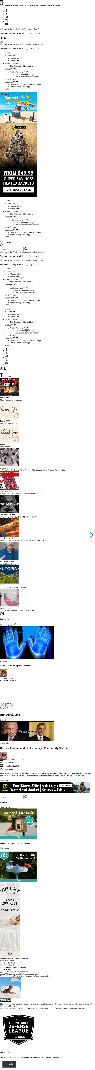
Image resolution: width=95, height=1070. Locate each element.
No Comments (9, 762)
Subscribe (9, 1064)
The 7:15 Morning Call (9, 423)
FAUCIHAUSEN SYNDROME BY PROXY (18, 517)
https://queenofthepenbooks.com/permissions (67, 1008)
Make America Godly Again (11, 400)
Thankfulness (5, 447)
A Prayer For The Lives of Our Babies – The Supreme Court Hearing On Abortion (32, 470)
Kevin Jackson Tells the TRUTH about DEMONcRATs (22, 494)
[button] (47, 38)
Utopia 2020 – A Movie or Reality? (14, 587)
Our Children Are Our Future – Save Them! (17, 611)
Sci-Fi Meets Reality (8, 564)
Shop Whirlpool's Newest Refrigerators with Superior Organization (26, 976)
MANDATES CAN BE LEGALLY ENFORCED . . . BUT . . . (25, 540)
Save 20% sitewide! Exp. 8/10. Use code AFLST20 (20, 974)
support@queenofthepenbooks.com (14, 958)
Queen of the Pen (9, 678)
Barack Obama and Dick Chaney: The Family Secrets (34, 748)
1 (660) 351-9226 (7, 961)
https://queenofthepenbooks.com (23, 1004)
